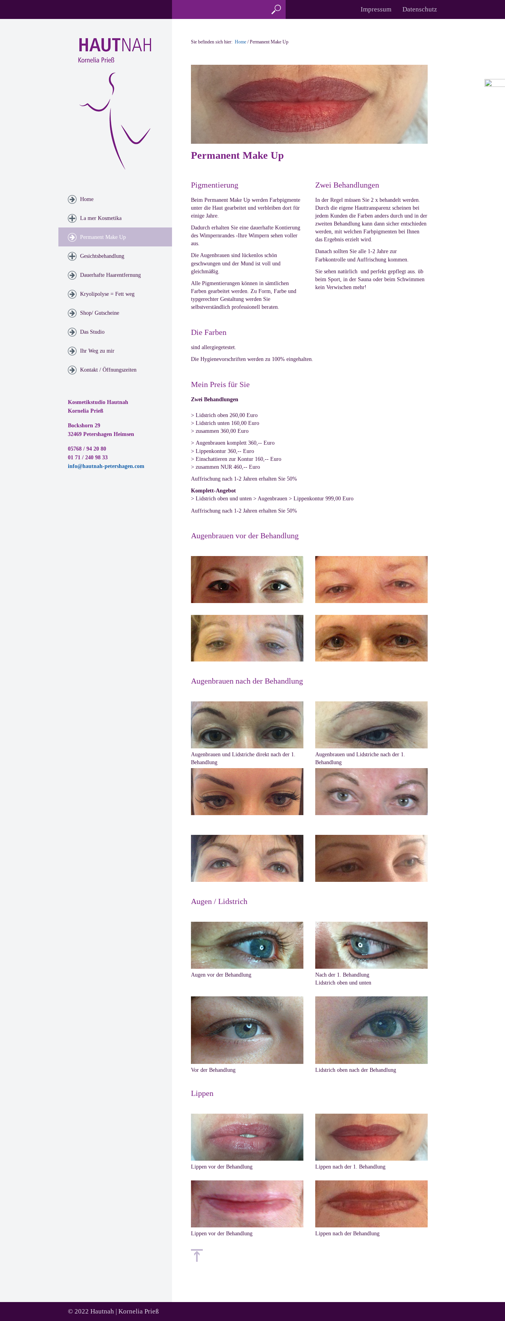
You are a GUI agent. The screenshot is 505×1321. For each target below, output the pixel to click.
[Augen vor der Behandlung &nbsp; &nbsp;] (247, 945)
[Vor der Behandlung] (247, 1030)
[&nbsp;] (371, 791)
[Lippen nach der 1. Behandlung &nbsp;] (371, 1137)
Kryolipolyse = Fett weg (107, 294)
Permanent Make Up (103, 237)
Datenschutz (419, 9)
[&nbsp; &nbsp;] (247, 791)
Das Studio (92, 332)
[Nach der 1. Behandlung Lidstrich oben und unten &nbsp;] (371, 945)
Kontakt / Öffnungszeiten (108, 369)
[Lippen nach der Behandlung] (371, 1203)
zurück (183, 104)
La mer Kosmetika (101, 218)
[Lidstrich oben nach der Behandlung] (371, 1030)
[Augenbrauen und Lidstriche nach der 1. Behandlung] (371, 724)
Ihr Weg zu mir (97, 351)
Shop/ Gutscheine (99, 313)
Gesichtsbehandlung (102, 256)
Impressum (376, 9)
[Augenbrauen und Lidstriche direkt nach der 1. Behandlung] (247, 724)
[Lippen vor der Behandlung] (247, 1203)
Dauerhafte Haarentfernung (110, 275)
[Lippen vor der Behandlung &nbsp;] (247, 1137)
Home (87, 199)
